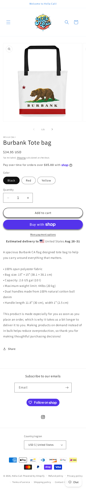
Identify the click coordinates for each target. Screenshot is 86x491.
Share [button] (12, 349)
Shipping (21, 157)
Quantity (8, 189)
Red (28, 180)
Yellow (46, 180)
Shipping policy (42, 482)
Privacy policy (75, 475)
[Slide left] (33, 129)
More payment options (43, 234)
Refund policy (55, 475)
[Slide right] (52, 129)
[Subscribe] (66, 387)
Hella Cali (17, 475)
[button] (8, 22)
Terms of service (21, 482)
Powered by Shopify (34, 475)
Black (11, 180)
